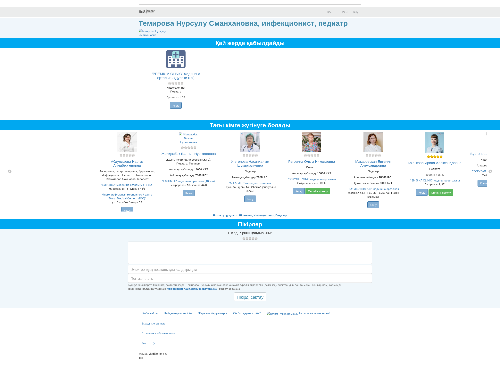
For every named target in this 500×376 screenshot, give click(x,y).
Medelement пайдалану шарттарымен (192, 289)
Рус (154, 343)
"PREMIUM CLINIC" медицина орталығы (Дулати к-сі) (176, 75)
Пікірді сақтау (250, 297)
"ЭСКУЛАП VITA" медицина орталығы (312, 179)
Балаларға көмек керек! (314, 313)
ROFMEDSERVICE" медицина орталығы (373, 189)
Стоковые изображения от (158, 333)
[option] (250, 172)
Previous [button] (10, 171)
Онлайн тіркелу (318, 191)
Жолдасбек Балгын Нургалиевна (188, 153)
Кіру (355, 12)
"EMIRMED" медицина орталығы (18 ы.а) (127, 185)
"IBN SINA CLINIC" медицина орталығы (435, 180)
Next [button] (490, 171)
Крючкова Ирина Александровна (435, 162)
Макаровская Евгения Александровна (373, 163)
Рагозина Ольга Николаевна (311, 161)
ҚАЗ (329, 12)
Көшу (175, 105)
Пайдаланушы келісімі (178, 313)
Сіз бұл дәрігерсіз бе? (247, 313)
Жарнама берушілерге (212, 313)
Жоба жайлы (150, 313)
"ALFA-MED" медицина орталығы (250, 183)
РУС (344, 12)
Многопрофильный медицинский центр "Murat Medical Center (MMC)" (127, 196)
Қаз (144, 343)
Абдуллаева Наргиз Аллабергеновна (127, 163)
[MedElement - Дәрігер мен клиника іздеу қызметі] (147, 12)
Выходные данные (153, 323)
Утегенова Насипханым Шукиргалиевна (250, 163)
